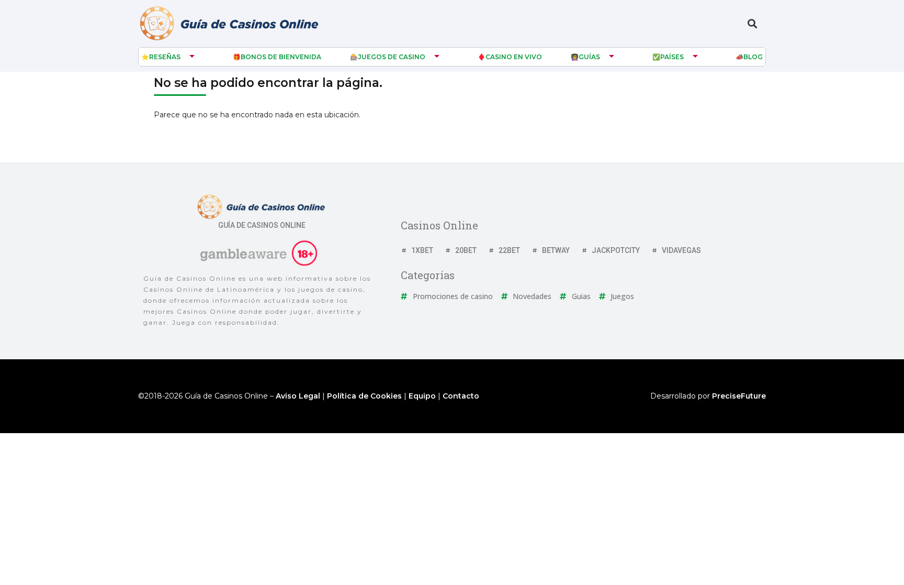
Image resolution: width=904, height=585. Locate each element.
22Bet (509, 250)
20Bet (466, 250)
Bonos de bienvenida (281, 57)
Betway (556, 250)
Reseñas (164, 57)
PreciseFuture (739, 396)
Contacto (461, 396)
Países (672, 57)
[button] (752, 23)
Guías (589, 57)
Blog (753, 57)
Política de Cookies (364, 396)
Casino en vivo (513, 57)
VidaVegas (681, 250)
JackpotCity (616, 250)
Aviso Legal (298, 396)
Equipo (422, 396)
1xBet (422, 250)
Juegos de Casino (391, 57)
